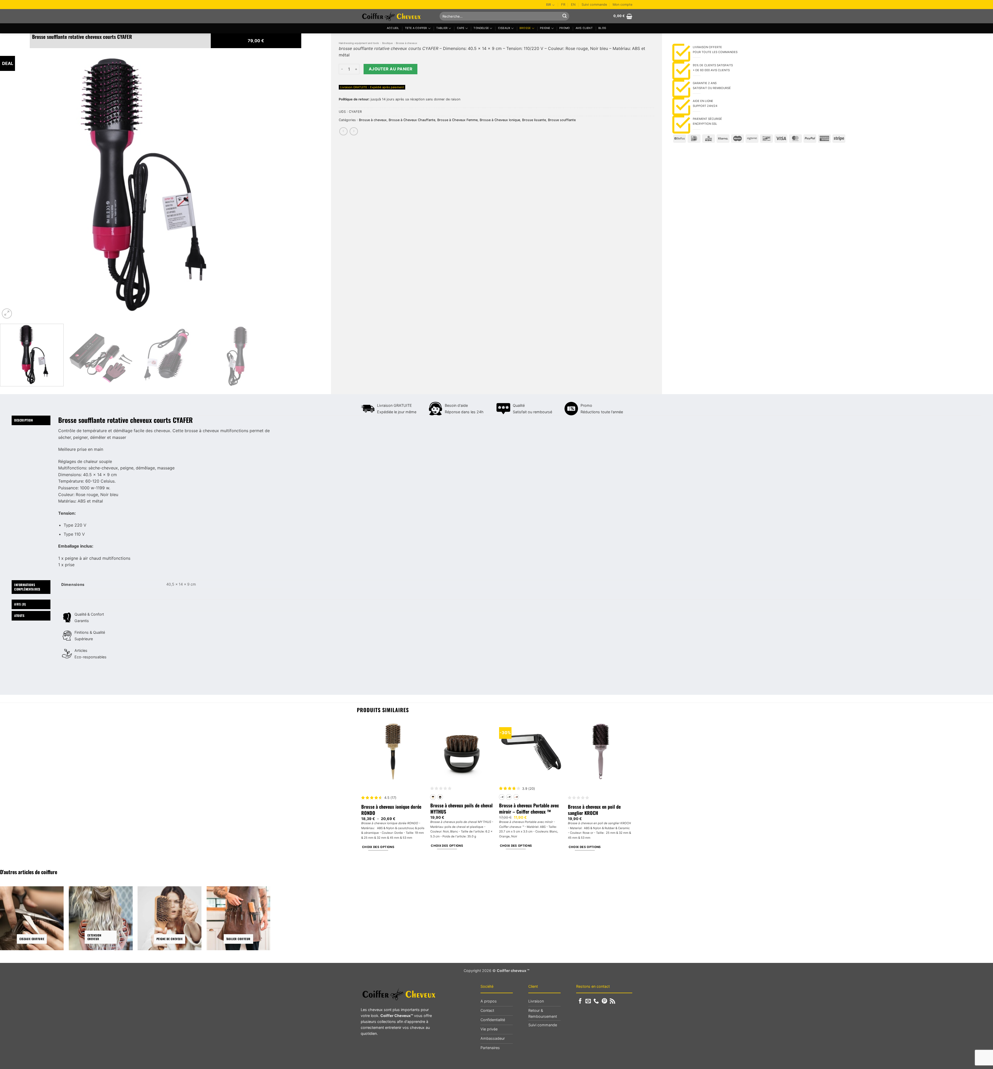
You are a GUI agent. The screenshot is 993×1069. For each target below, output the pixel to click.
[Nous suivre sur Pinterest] (604, 1001)
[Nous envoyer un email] (588, 1001)
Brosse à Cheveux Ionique (500, 120)
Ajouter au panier (390, 69)
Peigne (545, 28)
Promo (564, 28)
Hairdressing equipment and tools (359, 43)
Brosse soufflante (562, 120)
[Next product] (343, 131)
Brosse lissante (534, 120)
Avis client (584, 28)
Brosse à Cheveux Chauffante (412, 120)
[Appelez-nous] (596, 1001)
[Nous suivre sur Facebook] (580, 1001)
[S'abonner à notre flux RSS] (612, 1001)
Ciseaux (504, 28)
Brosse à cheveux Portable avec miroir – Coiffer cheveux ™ (529, 808)
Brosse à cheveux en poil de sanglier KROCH (594, 810)
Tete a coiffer (416, 28)
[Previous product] (354, 131)
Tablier (441, 28)
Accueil (393, 28)
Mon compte (622, 4)
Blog (602, 28)
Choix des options (378, 847)
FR (563, 4)
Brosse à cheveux (406, 43)
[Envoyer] (564, 16)
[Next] (259, 184)
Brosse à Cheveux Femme (457, 120)
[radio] (432, 797)
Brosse (525, 28)
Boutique (387, 43)
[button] (622, 16)
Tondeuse (481, 28)
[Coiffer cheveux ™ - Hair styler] (396, 16)
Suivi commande (594, 4)
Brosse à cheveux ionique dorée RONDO (391, 810)
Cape (460, 28)
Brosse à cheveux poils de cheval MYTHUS (461, 808)
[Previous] (12, 184)
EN (573, 4)
